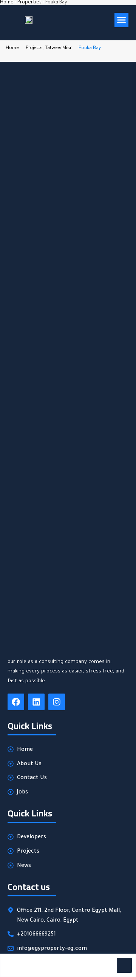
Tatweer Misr (58, 47)
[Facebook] (16, 702)
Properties (29, 2)
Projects (34, 47)
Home (7, 2)
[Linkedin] (36, 702)
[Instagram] (56, 702)
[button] (121, 20)
